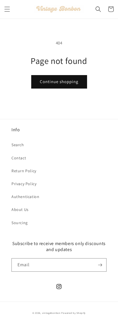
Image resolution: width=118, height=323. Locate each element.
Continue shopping (59, 81)
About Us (20, 209)
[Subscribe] (100, 265)
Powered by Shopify (73, 312)
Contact (18, 157)
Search (17, 144)
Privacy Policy (23, 183)
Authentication (25, 196)
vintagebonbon (51, 312)
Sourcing (19, 222)
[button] (7, 9)
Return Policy (23, 170)
